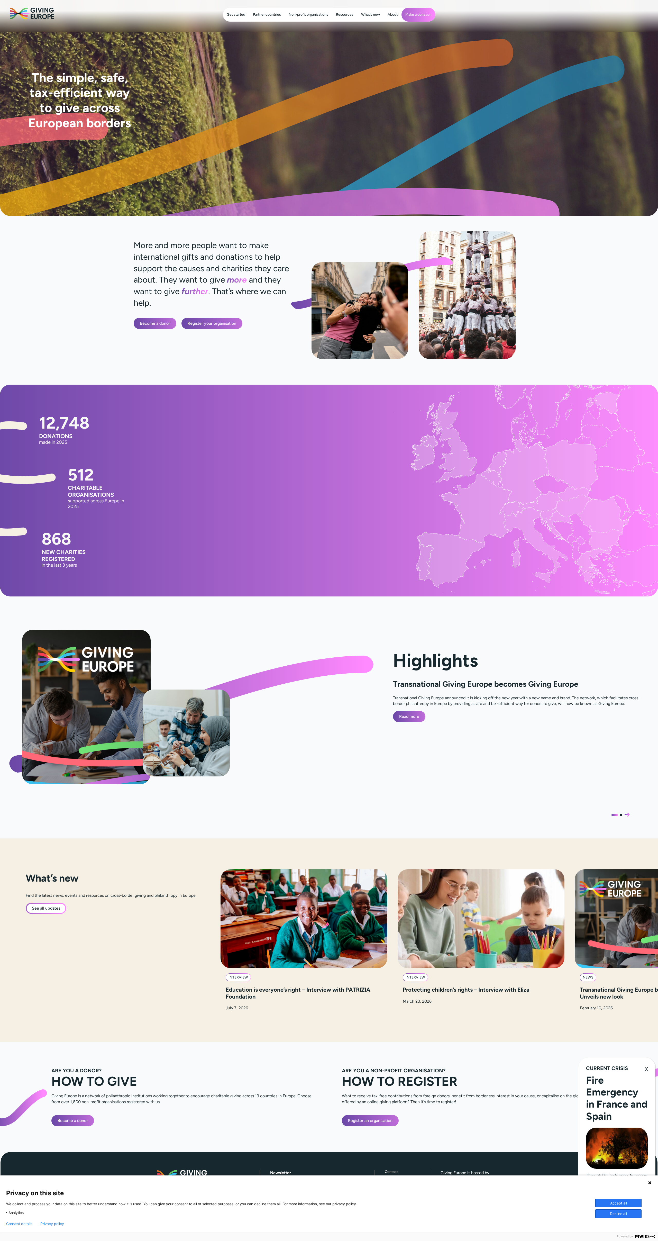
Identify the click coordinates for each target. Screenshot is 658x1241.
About (393, 14)
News (588, 977)
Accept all (618, 1203)
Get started (236, 14)
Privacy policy (52, 1224)
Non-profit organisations (308, 14)
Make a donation (418, 14)
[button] (627, 814)
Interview (238, 977)
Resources (344, 14)
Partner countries (267, 14)
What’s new (370, 14)
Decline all (618, 1213)
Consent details (19, 1224)
